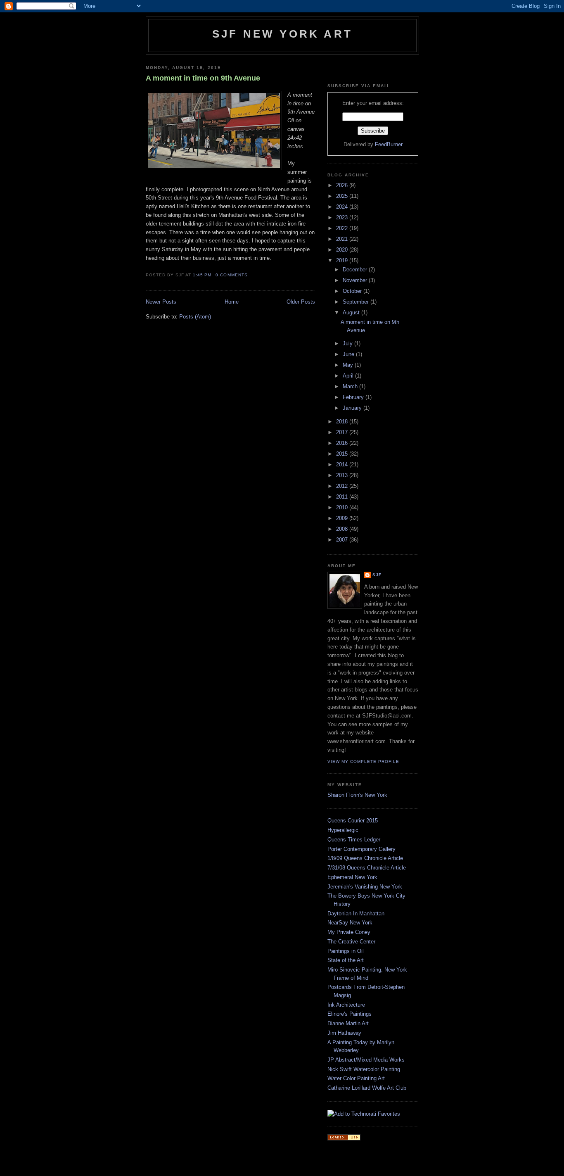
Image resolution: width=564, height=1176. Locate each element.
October (353, 291)
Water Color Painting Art (356, 1078)
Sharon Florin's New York (357, 795)
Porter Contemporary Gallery (361, 849)
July (348, 343)
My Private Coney (348, 932)
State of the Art (345, 960)
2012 (342, 486)
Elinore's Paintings (349, 1014)
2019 (342, 260)
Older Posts (301, 302)
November (356, 280)
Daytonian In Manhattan (355, 913)
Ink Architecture (346, 1005)
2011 (342, 497)
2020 (342, 250)
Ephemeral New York (352, 877)
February (354, 397)
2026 (342, 185)
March (351, 386)
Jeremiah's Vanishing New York (364, 887)
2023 (342, 217)
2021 (342, 239)
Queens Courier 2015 (352, 820)
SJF (377, 575)
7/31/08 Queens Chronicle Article (366, 868)
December (356, 269)
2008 (342, 529)
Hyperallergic (342, 830)
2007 (342, 540)
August (352, 312)
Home (232, 302)
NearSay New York (349, 922)
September (356, 302)
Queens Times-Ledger (353, 839)
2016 (342, 443)
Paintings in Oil (345, 951)
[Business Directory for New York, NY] (343, 1139)
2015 (342, 454)
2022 (342, 228)
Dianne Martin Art (348, 1023)
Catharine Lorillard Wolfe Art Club (366, 1088)
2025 (342, 196)
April (349, 376)
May (349, 365)
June (349, 354)
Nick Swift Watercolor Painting (363, 1069)
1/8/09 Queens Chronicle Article (365, 858)
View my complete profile (363, 761)
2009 (342, 518)
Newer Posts (161, 302)
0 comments (231, 275)
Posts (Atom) (195, 317)
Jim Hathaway (344, 1033)
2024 (342, 207)
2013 (342, 475)
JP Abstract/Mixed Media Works (366, 1060)
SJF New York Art (282, 34)
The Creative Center (351, 941)
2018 (342, 421)
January (353, 408)
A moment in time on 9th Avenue (203, 78)
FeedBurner (389, 144)
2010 (342, 507)
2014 (342, 464)
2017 (342, 432)
